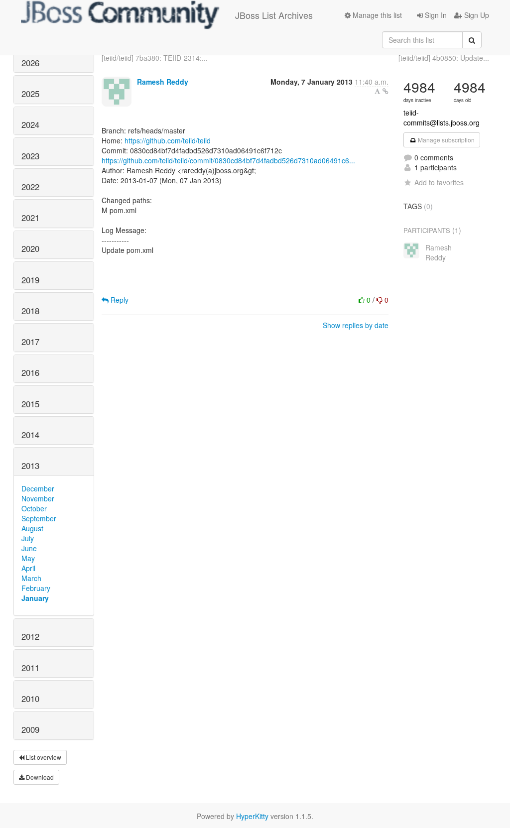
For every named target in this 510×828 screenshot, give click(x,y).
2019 (30, 280)
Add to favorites (439, 182)
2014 (30, 435)
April (28, 568)
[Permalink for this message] (385, 91)
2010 (30, 699)
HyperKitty (252, 816)
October (34, 508)
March (31, 578)
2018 (30, 311)
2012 (30, 636)
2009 (30, 729)
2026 (30, 63)
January (35, 598)
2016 (30, 372)
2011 (30, 668)
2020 (30, 248)
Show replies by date (355, 325)
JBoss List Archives (274, 14)
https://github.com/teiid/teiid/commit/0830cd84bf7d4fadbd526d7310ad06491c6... (228, 160)
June (29, 548)
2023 (30, 156)
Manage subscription (445, 139)
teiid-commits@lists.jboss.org (441, 117)
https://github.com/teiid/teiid (168, 140)
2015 (30, 404)
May (28, 558)
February (35, 588)
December (37, 488)
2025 (30, 94)
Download (39, 777)
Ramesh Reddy (162, 82)
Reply (118, 300)
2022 (30, 187)
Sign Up (475, 15)
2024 (30, 124)
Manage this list (376, 15)
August (32, 528)
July (27, 538)
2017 (30, 342)
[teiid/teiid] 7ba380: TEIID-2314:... (155, 58)
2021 (30, 218)
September (38, 518)
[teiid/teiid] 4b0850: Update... (443, 58)
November (37, 498)
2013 (30, 466)
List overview (42, 757)
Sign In (435, 15)
